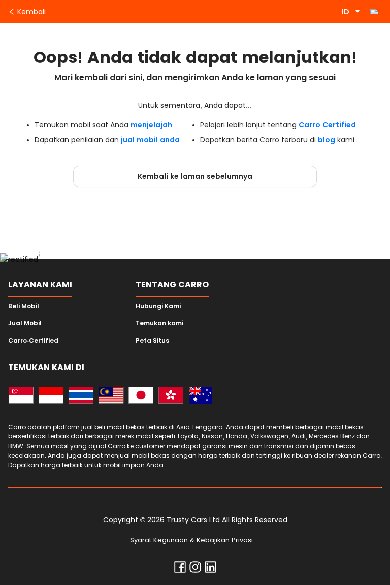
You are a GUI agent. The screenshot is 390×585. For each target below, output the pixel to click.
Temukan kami (159, 323)
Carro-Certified (33, 340)
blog (326, 140)
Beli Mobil (23, 306)
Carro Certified (327, 125)
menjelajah (151, 125)
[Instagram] (195, 569)
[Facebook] (180, 569)
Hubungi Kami (158, 306)
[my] (111, 397)
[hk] (171, 397)
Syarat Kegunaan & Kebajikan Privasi (191, 540)
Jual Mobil (25, 323)
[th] (81, 397)
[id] (51, 397)
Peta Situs (152, 340)
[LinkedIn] (210, 569)
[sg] (21, 397)
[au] (201, 397)
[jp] (141, 397)
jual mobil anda (150, 140)
